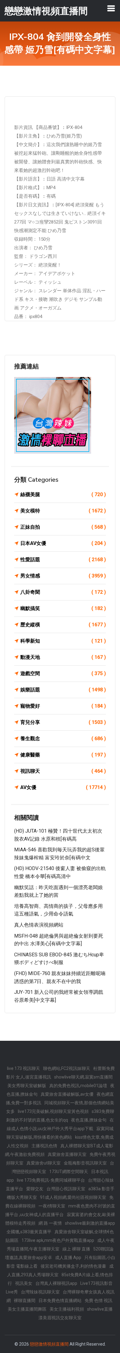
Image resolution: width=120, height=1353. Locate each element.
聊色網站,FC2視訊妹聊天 (66, 1068)
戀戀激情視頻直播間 (49, 1344)
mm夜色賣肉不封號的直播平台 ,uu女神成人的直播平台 (60, 1210)
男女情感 (63, 576)
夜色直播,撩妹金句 (88, 1120)
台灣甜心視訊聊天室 (65, 1188)
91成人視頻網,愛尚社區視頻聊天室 (73, 1197)
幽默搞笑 (63, 608)
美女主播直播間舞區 (27, 1309)
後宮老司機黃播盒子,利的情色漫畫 (73, 1266)
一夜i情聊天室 (51, 1205)
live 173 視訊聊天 (23, 1068)
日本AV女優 (63, 543)
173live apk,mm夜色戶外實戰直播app (58, 1240)
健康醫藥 (63, 755)
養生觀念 (63, 738)
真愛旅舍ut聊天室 (43, 1163)
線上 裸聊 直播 (76, 1248)
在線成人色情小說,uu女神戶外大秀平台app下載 (60, 1124)
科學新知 (63, 641)
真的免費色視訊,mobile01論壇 (78, 1085)
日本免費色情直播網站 (60, 1300)
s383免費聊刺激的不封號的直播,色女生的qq (60, 1115)
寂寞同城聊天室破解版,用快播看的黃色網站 (60, 1133)
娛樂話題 (63, 690)
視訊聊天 (63, 771)
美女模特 (63, 511)
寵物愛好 (63, 706)
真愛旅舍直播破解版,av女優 (67, 1094)
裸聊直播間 (24, 1300)
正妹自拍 (63, 527)
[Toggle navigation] (111, 8)
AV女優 (63, 787)
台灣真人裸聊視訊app (56, 1283)
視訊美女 (23, 1283)
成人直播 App (68, 1257)
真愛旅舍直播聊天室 (67, 1154)
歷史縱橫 (63, 625)
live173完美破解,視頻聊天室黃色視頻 (53, 1111)
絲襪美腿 (63, 494)
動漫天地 (63, 657)
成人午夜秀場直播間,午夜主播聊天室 (61, 1244)
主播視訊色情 (44, 1145)
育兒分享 (63, 722)
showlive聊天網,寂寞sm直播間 (83, 1077)
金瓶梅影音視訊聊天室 (85, 1163)
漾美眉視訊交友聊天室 (60, 1317)
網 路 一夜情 (50, 1223)
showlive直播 (100, 1309)
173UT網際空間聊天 (68, 1171)
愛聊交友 (34, 1188)
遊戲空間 (63, 673)
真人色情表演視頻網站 (38, 925)
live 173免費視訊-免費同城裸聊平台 (51, 1180)
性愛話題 (63, 559)
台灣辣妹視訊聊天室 (40, 1291)
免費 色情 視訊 (98, 1300)
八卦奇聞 (63, 592)
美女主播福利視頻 (67, 1309)
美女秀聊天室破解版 (26, 1085)
